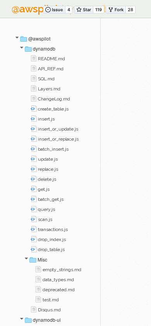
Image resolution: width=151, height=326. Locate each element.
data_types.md (57, 279)
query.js (46, 209)
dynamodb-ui (46, 319)
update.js (47, 159)
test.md (50, 299)
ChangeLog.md (53, 99)
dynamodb (43, 48)
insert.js (46, 119)
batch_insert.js (53, 149)
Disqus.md (49, 309)
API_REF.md (50, 68)
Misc (41, 259)
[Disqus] (126, 130)
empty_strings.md (61, 269)
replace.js (47, 169)
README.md (51, 58)
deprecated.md (58, 289)
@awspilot (38, 38)
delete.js (46, 179)
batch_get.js (50, 199)
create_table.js (53, 109)
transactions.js (52, 229)
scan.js (44, 219)
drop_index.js (51, 239)
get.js (43, 189)
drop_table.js (51, 249)
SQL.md (46, 79)
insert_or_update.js (57, 129)
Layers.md (48, 89)
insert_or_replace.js (58, 139)
